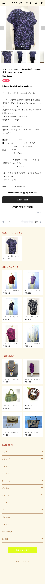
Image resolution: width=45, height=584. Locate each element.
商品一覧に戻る (22, 550)
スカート (5, 495)
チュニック (6, 481)
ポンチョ (5, 474)
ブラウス (5, 488)
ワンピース (6, 503)
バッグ (4, 452)
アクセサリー (7, 459)
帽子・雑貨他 (7, 532)
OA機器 (5, 539)
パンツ (4, 510)
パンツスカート (8, 517)
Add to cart (22, 200)
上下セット (6, 524)
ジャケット (6, 466)
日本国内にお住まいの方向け (22, 207)
